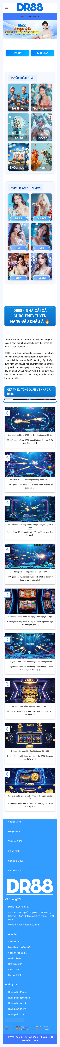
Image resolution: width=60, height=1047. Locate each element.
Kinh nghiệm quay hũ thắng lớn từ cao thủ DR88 (30, 751)
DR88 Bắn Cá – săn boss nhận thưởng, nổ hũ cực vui (30, 480)
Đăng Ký (17, 53)
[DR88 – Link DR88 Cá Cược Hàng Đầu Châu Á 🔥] (30, 8)
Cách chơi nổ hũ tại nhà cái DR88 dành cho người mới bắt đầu (30, 797)
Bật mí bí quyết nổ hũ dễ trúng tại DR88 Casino (30, 706)
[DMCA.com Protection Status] (14, 1019)
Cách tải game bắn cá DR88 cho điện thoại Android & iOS (30, 435)
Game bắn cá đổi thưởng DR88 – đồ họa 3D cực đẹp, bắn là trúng (30, 525)
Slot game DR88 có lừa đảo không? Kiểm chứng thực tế (30, 661)
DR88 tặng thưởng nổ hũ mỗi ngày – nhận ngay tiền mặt (30, 616)
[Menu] (6, 7)
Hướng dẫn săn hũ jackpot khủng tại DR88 (30, 572)
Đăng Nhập (42, 53)
